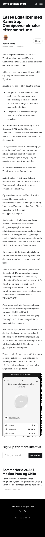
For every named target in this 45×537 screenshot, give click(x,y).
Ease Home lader (19, 71)
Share (37, 41)
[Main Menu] (41, 4)
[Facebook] (25, 511)
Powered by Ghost (22, 518)
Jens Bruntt (8, 43)
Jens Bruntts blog (14, 3)
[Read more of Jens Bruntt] (5, 37)
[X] (20, 511)
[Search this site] (36, 4)
